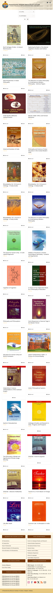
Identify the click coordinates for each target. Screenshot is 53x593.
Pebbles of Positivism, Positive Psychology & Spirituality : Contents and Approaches (38, 254)
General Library (31, 548)
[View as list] (27, 19)
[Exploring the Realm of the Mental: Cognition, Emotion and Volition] (39, 35)
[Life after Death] (14, 511)
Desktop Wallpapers (6, 565)
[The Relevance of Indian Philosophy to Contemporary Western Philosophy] (39, 205)
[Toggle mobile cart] (47, 2)
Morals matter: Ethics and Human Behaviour (38, 116)
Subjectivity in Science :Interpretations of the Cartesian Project (12, 389)
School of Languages (32, 555)
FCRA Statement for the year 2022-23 (10, 579)
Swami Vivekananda (6, 545)
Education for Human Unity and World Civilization (12, 355)
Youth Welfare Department (33, 557)
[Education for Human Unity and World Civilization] (14, 342)
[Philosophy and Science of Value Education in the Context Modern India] (39, 137)
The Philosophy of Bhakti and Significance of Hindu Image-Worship (11, 458)
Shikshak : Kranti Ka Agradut (36, 456)
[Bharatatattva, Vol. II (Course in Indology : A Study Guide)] (39, 172)
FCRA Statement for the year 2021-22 (10, 578)
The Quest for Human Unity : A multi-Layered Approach (14, 253)
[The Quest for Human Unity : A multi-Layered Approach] (14, 240)
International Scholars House (34, 545)
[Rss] (42, 582)
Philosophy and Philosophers (11, 321)
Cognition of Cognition (9, 288)
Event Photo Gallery (6, 567)
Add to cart (6, 55)
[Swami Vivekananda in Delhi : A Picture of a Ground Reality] (39, 342)
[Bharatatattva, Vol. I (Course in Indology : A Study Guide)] (14, 205)
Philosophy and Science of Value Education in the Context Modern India (37, 150)
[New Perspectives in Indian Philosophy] (14, 68)
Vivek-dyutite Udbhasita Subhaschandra (10, 116)
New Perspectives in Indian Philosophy (11, 81)
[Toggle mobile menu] (50, 2)
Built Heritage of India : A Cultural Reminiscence (13, 48)
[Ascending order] (33, 11)
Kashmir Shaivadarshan (10, 423)
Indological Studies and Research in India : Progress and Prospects (38, 424)
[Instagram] (29, 582)
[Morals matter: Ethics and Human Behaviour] (39, 103)
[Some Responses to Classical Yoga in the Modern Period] (39, 309)
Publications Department (33, 552)
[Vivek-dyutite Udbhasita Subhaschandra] (14, 103)
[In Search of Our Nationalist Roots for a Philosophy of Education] (39, 276)
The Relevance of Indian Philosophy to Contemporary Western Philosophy (38, 219)
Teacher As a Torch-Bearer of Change (39, 491)
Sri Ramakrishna (5, 540)
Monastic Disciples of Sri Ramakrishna (10, 548)
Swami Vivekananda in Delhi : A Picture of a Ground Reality (37, 355)
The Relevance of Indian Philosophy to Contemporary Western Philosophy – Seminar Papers (38, 82)
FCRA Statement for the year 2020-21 (10, 576)
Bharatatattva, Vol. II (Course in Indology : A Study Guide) (37, 185)
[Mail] (45, 582)
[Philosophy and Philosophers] (14, 309)
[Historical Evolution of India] (14, 137)
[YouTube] (35, 582)
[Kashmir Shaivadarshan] (14, 411)
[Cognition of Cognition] (14, 276)
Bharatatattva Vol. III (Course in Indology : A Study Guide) (12, 185)
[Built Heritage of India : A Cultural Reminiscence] (14, 35)
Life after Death (7, 523)
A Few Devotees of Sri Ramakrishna (10, 550)
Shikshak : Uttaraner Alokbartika (12, 491)
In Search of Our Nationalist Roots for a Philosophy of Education (38, 288)
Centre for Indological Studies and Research (37, 540)
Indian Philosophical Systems (36, 388)
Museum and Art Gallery (33, 550)
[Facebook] (32, 582)
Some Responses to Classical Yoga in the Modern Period (39, 322)
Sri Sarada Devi (5, 543)
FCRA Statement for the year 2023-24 (10, 581)
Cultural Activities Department (34, 543)
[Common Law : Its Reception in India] (39, 511)
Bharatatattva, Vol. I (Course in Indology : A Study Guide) (12, 218)
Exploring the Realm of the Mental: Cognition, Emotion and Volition (38, 48)
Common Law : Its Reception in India (39, 523)
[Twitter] (38, 582)
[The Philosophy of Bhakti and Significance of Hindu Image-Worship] (14, 444)
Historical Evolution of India (11, 149)
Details (23, 55)
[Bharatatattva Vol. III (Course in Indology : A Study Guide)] (14, 172)
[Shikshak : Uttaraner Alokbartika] (14, 479)
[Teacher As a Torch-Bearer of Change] (39, 479)
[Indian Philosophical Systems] (39, 376)
